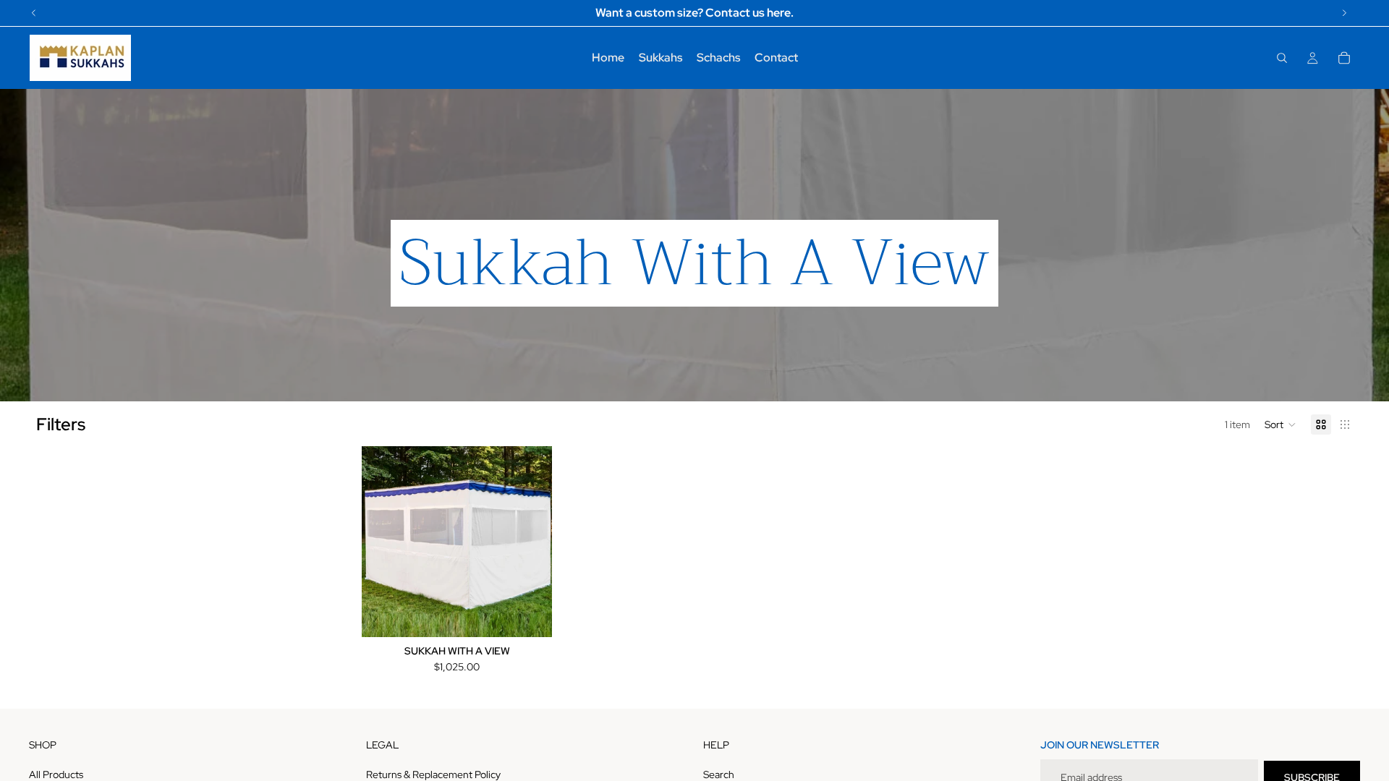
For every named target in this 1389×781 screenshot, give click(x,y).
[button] (1280, 424)
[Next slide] (530, 542)
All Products (56, 774)
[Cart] (1344, 58)
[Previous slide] (383, 542)
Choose (542, 614)
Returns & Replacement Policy (433, 774)
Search (718, 774)
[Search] (1282, 58)
